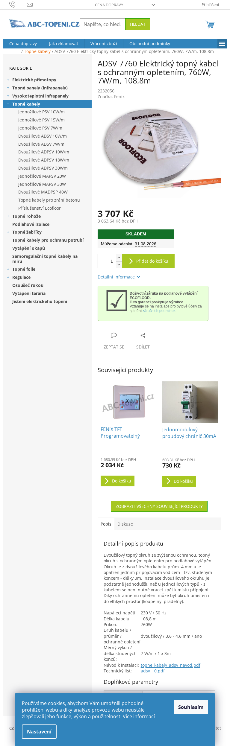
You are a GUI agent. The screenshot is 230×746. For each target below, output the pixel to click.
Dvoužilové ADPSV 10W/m (43, 152)
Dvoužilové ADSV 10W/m (42, 136)
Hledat (138, 24)
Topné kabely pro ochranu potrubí (48, 240)
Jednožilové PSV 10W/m (41, 112)
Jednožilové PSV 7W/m (40, 128)
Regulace (21, 277)
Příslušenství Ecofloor (39, 208)
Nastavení (39, 731)
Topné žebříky (27, 232)
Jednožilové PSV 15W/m (41, 120)
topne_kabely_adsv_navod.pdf (170, 665)
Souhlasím (191, 707)
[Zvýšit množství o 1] (119, 257)
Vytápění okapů (28, 248)
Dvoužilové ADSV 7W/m (41, 144)
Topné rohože (26, 216)
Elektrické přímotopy (34, 80)
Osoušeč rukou (27, 285)
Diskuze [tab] (125, 524)
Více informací (139, 716)
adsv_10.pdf (153, 671)
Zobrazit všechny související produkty (159, 506)
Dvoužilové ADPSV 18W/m (43, 160)
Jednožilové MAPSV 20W (42, 176)
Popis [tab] (106, 524)
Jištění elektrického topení (39, 301)
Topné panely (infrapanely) (40, 88)
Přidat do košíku (152, 261)
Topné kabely (26, 104)
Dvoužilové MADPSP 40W (43, 192)
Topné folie (23, 269)
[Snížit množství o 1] (119, 264)
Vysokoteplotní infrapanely (40, 96)
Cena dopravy (109, 4)
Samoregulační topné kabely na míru (45, 258)
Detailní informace (116, 277)
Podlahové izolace (30, 224)
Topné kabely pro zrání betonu (49, 200)
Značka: (111, 96)
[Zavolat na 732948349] (18, 4)
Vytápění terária (29, 293)
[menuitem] (23, 43)
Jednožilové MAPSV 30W (42, 184)
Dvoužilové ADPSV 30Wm (43, 168)
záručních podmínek (159, 311)
